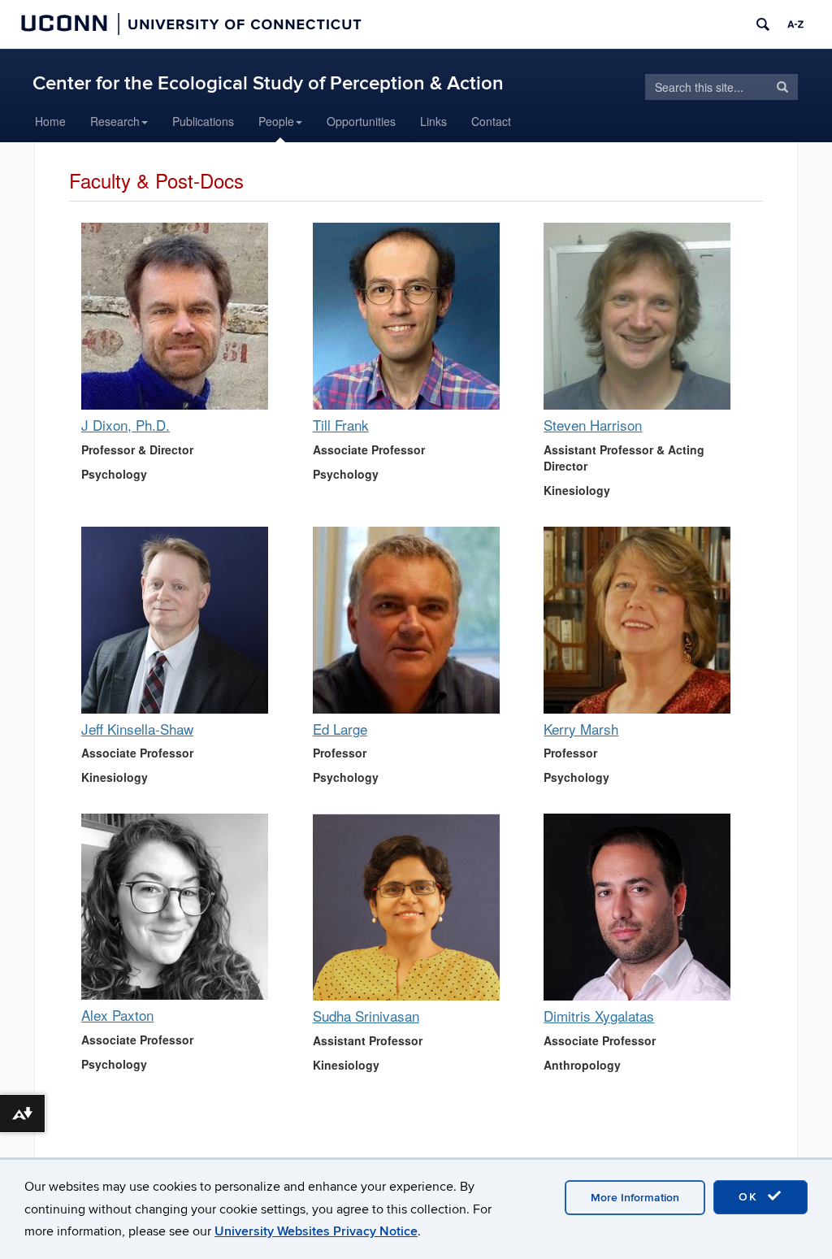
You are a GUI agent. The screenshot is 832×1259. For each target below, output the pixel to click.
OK (751, 1197)
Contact (491, 121)
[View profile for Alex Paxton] (176, 907)
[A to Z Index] (795, 24)
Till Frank (341, 425)
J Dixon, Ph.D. (125, 425)
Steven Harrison (593, 425)
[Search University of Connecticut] (763, 24)
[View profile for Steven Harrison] (639, 316)
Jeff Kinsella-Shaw (137, 728)
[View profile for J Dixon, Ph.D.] (176, 316)
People (276, 121)
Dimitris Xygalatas (599, 1015)
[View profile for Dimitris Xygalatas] (639, 907)
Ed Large (340, 728)
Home (50, 121)
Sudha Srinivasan (366, 1015)
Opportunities (361, 121)
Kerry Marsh (581, 728)
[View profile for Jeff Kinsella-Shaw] (176, 620)
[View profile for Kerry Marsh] (639, 620)
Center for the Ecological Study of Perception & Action (268, 83)
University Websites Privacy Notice (316, 1231)
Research (115, 121)
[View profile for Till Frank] (408, 316)
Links (433, 121)
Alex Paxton (117, 1015)
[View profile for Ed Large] (408, 620)
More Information (635, 1198)
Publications (203, 121)
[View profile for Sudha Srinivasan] (408, 907)
